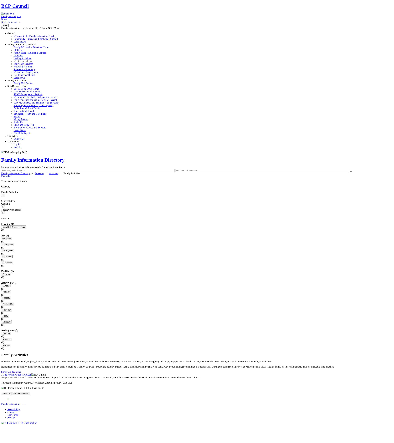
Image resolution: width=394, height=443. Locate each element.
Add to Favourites (21, 393)
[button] (197, 181)
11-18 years (7, 245)
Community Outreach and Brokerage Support (36, 39)
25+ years (6, 257)
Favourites (6, 176)
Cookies (11, 412)
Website (6, 393)
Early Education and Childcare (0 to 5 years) (35, 100)
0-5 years (6, 239)
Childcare (18, 50)
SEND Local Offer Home (26, 88)
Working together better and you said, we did (35, 97)
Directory (39, 173)
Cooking (6, 274)
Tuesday (6, 298)
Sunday (5, 286)
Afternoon (6, 339)
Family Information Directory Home (31, 47)
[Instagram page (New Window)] (24, 404)
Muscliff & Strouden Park (13, 227)
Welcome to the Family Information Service (35, 36)
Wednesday (7, 304)
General (32, 37)
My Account (14, 144)
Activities (18, 55)
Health (17, 116)
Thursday (6, 310)
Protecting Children (23, 66)
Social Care (19, 122)
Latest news (19, 77)
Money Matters (21, 119)
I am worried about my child (27, 91)
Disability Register (23, 133)
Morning (6, 345)
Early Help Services (23, 64)
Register (18, 147)
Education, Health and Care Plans (30, 113)
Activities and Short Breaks (27, 108)
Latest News (20, 41)
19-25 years (7, 251)
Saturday (6, 322)
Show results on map (11, 372)
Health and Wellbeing (24, 75)
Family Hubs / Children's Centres (30, 52)
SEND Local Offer (32, 109)
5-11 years (7, 263)
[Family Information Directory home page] (19, 423)
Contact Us (15, 137)
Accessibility (13, 409)
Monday (6, 292)
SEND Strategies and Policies (28, 94)
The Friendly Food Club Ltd (17, 374)
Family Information (10, 404)
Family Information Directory (28, 61)
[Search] (351, 171)
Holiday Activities (22, 58)
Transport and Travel (24, 111)
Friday (5, 316)
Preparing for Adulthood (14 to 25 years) (33, 105)
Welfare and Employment (26, 72)
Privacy (11, 417)
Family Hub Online (19, 82)
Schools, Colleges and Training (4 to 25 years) (36, 102)
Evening (6, 333)
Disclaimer (12, 415)
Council (15, 6)
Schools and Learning (24, 69)
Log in (17, 144)
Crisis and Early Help (24, 125)
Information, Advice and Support (30, 127)
